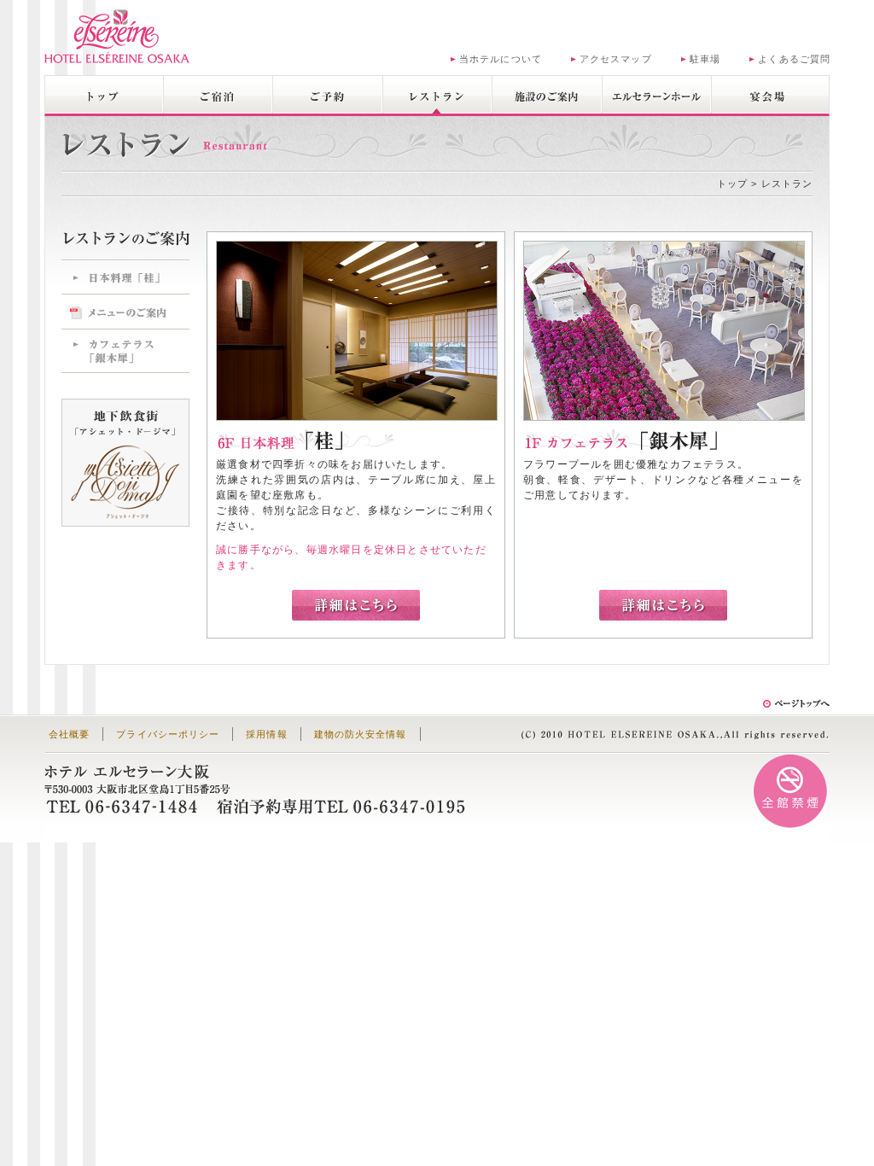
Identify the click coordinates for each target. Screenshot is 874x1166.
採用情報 (266, 734)
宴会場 (766, 95)
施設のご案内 (547, 95)
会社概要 (69, 734)
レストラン (437, 95)
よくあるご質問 (794, 59)
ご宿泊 (218, 95)
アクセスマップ (616, 59)
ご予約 (327, 95)
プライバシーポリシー (167, 734)
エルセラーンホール (657, 95)
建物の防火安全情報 (360, 734)
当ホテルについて (500, 59)
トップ (104, 95)
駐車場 (705, 59)
